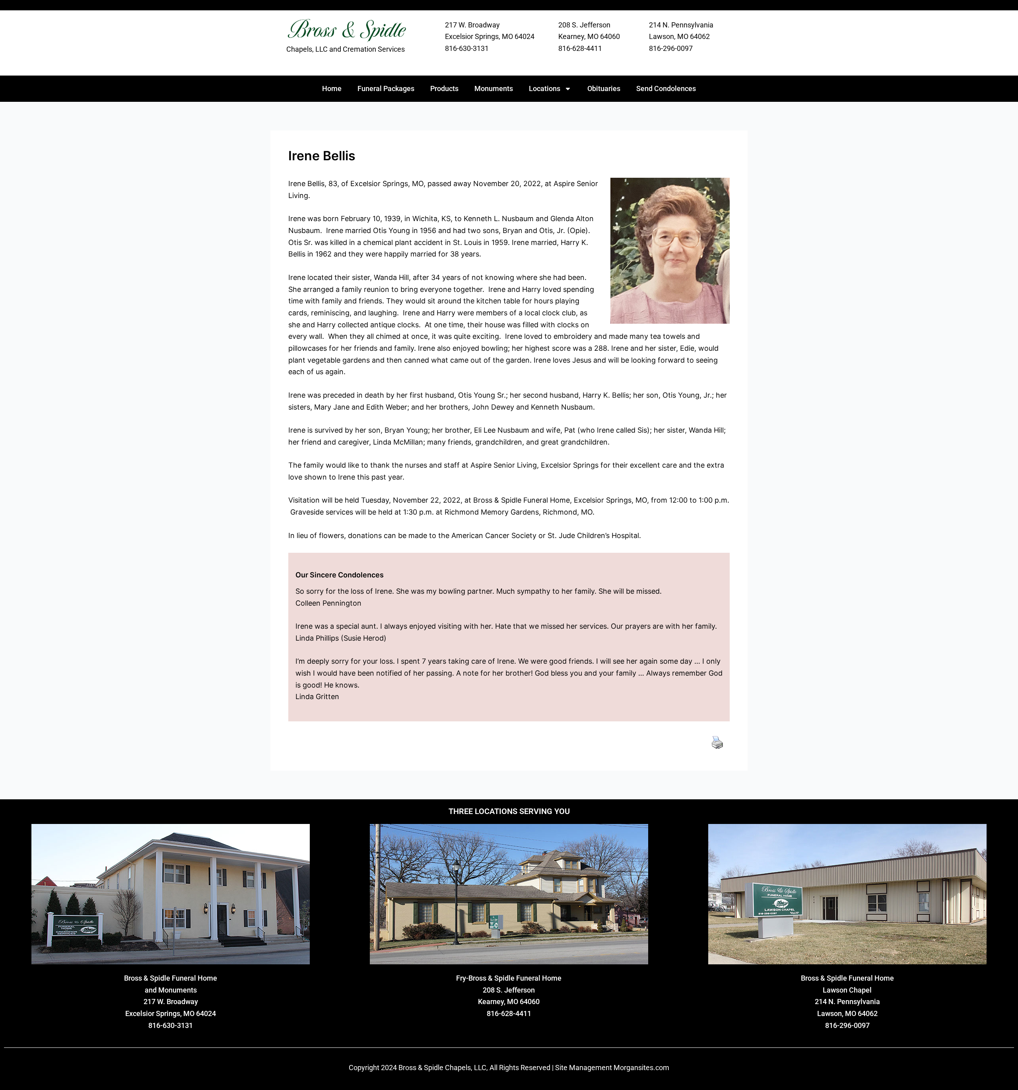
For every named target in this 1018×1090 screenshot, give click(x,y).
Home (332, 88)
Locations (544, 88)
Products (444, 88)
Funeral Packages (385, 88)
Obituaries (603, 88)
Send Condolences (666, 88)
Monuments (493, 88)
